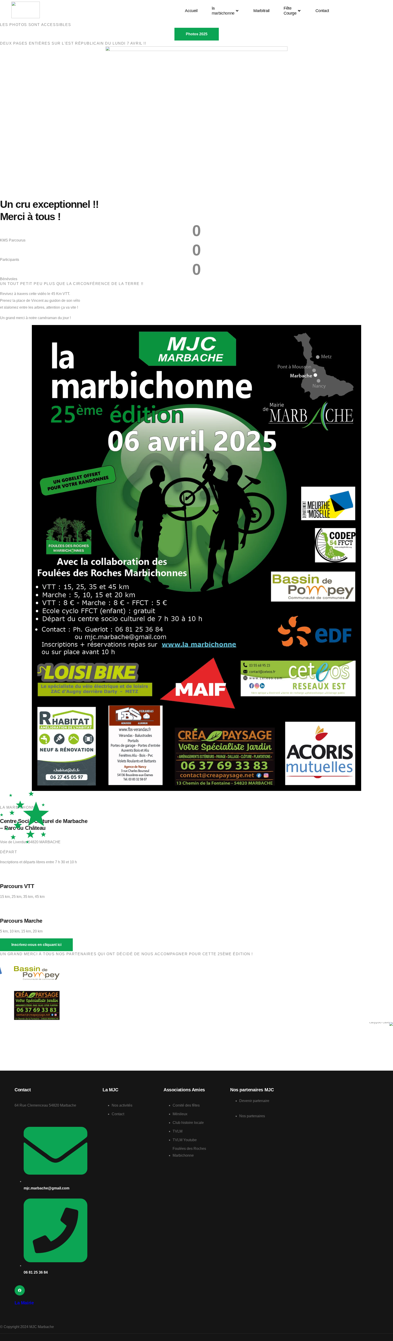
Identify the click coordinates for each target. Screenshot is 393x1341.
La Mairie (24, 1302)
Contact (322, 10)
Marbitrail (261, 10)
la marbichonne (223, 10)
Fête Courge (290, 10)
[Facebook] (20, 1290)
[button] (36, 944)
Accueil (191, 10)
